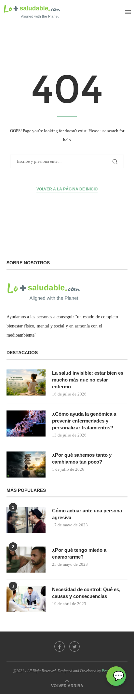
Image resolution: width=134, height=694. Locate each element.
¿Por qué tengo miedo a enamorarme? (79, 553)
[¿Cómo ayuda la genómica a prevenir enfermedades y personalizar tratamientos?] (26, 423)
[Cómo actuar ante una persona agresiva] (26, 520)
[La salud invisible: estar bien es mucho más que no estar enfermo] (26, 382)
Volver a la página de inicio (67, 189)
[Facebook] (59, 646)
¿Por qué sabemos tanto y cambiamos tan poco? (82, 458)
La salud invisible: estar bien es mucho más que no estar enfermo (87, 379)
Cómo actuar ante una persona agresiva (87, 514)
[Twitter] (74, 646)
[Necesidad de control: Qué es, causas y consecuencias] (26, 599)
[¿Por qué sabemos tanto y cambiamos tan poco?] (26, 464)
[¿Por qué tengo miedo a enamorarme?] (26, 560)
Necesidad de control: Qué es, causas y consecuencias (86, 593)
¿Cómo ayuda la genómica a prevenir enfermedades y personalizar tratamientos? (84, 420)
